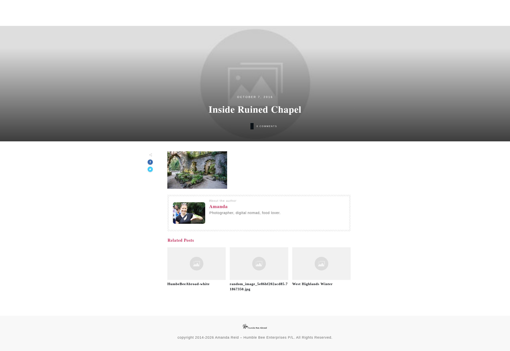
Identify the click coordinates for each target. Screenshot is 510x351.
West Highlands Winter (321, 271)
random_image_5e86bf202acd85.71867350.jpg (259, 271)
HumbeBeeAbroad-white (196, 271)
